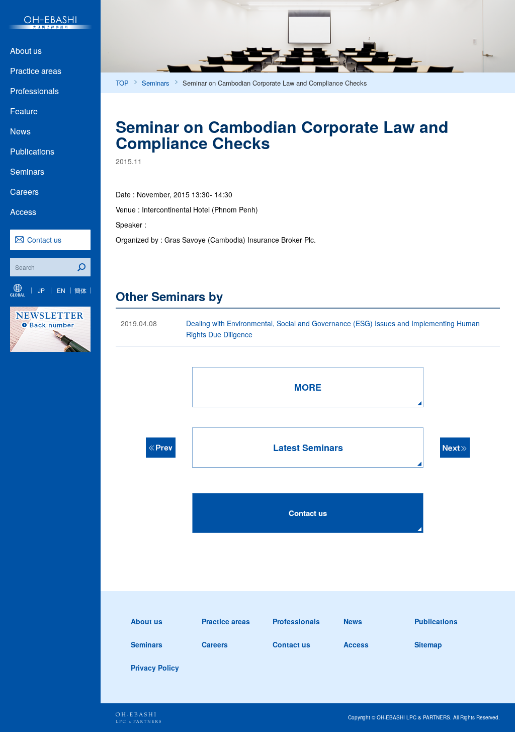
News (20, 131)
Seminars (27, 171)
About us (26, 50)
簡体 (80, 290)
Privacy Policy (155, 668)
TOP (122, 83)
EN (61, 290)
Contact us (44, 240)
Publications (32, 151)
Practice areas (35, 71)
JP (41, 290)
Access (23, 211)
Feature (24, 111)
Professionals (34, 91)
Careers (24, 191)
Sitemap (428, 644)
